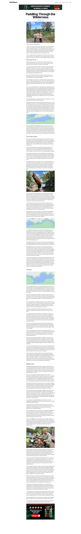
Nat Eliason (13, 2)
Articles (63, 2)
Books (60, 2)
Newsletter (56, 2)
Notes (67, 2)
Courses (70, 2)
